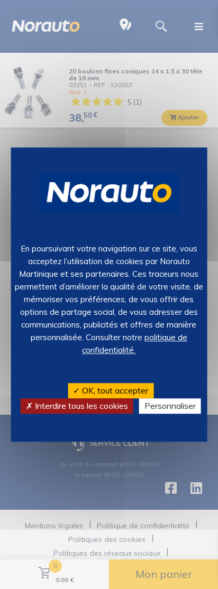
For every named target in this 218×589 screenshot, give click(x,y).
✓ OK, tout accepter (110, 390)
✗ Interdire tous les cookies (77, 405)
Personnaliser (170, 405)
